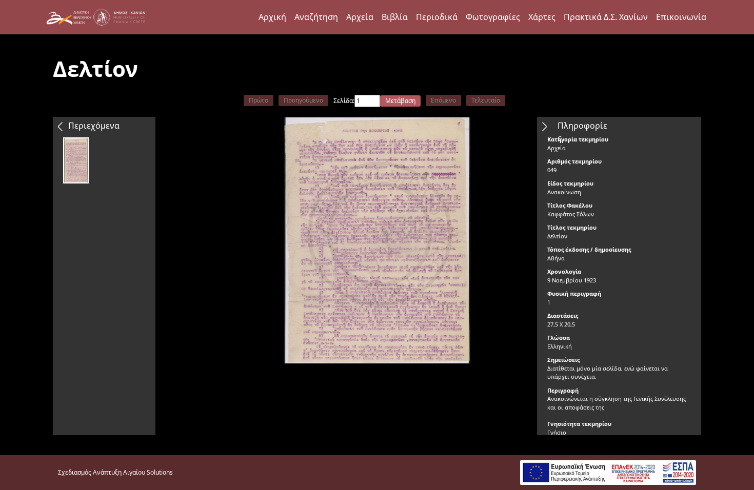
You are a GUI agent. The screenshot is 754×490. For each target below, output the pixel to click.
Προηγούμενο (303, 100)
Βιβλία (395, 17)
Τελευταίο (485, 100)
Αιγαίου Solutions (148, 472)
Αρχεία (359, 17)
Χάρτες (541, 17)
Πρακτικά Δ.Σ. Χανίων (606, 17)
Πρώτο (258, 100)
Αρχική (272, 17)
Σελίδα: (343, 100)
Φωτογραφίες (493, 17)
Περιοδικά (437, 17)
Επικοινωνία (681, 17)
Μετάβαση (400, 100)
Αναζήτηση (316, 17)
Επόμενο (443, 100)
